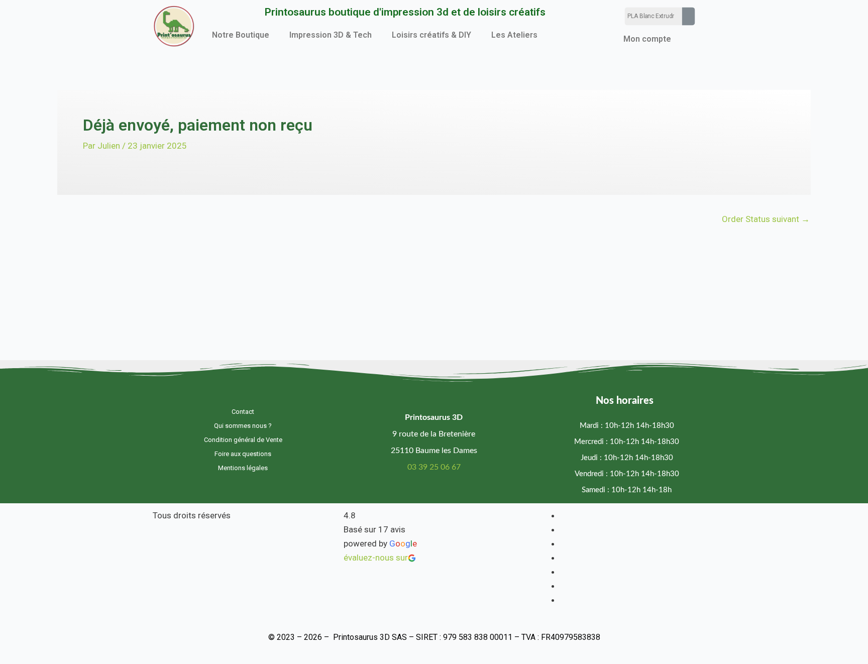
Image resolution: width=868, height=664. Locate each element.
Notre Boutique (240, 35)
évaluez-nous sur (376, 557)
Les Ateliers (514, 35)
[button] (243, 35)
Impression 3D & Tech (330, 35)
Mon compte (647, 39)
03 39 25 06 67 (434, 467)
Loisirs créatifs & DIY (431, 35)
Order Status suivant (766, 219)
